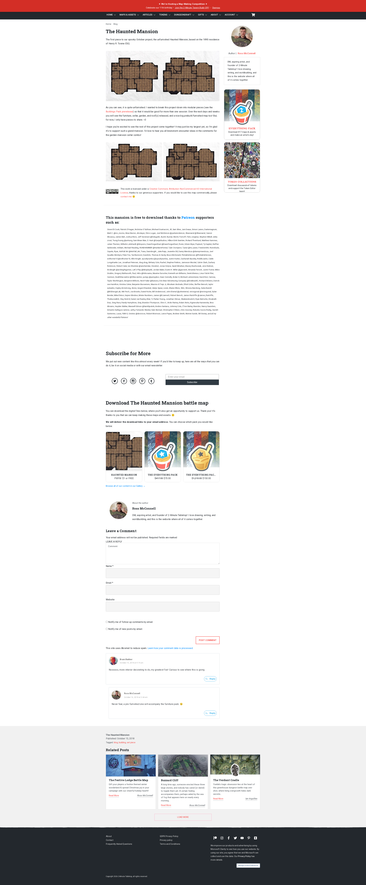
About (109, 836)
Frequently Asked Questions (119, 844)
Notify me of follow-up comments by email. (130, 622)
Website (110, 599)
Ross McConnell (132, 693)
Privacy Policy (244, 856)
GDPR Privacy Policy (169, 836)
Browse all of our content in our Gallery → (125, 486)
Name (110, 566)
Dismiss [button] (216, 7)
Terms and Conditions (170, 844)
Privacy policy (166, 840)
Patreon (188, 217)
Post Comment (207, 640)
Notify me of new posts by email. (125, 629)
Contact (109, 840)
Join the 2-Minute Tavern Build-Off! (192, 7)
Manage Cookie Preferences (248, 865)
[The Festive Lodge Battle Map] (131, 765)
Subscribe (192, 382)
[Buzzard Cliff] (183, 766)
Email (109, 582)
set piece (131, 742)
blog (116, 742)
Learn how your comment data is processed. (170, 648)
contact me (126, 196)
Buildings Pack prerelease (119, 111)
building (122, 742)
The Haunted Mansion (132, 31)
